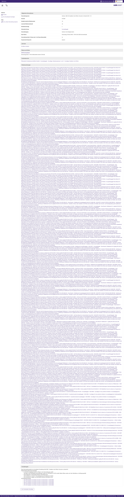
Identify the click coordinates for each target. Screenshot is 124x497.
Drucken (4, 14)
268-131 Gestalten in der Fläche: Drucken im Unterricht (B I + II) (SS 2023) (39, 482)
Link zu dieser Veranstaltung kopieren (10, 21)
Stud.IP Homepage (118, 5)
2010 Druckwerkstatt (25, 52)
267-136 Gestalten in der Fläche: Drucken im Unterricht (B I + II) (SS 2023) (39, 481)
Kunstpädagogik (65, 29)
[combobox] (119, 1)
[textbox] (119, 1)
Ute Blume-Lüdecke (25, 46)
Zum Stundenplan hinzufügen (9, 16)
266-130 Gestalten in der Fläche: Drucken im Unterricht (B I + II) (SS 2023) (39, 479)
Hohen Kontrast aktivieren (107, 1)
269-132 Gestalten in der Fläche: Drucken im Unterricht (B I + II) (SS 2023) (39, 483)
